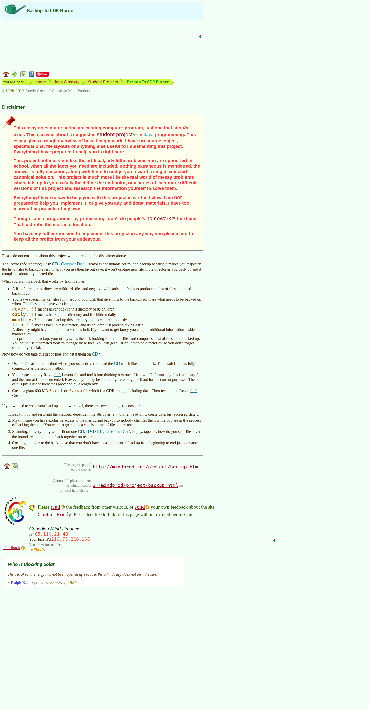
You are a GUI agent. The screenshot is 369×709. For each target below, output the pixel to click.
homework (158, 218)
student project (115, 134)
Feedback (11, 547)
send (140, 507)
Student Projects (103, 82)
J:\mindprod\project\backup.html (135, 485)
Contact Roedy (54, 514)
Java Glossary (67, 82)
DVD (91, 431)
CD (55, 264)
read (55, 507)
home (40, 82)
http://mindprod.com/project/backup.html (147, 466)
